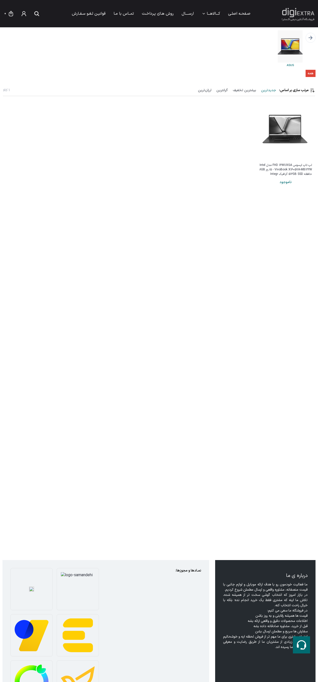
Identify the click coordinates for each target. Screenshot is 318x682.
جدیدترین (268, 90)
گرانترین (222, 90)
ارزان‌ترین (204, 90)
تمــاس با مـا (124, 14)
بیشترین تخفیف (244, 90)
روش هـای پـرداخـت (158, 14)
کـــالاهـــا (213, 14)
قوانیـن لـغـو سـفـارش (89, 14)
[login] (24, 14)
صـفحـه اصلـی (239, 14)
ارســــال (188, 14)
